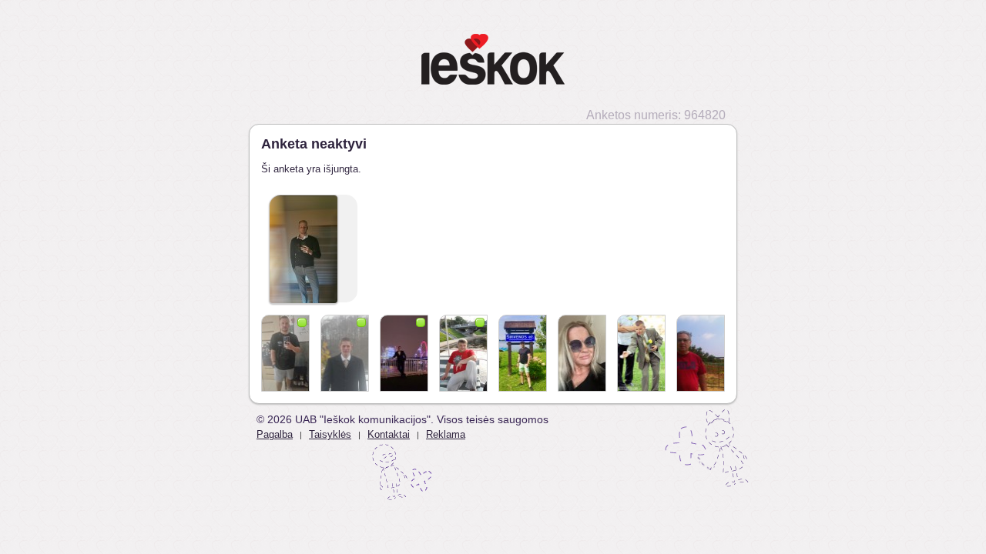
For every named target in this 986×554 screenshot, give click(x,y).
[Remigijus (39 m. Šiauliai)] (641, 353)
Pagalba (275, 434)
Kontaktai (388, 434)
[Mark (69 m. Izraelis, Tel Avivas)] (700, 353)
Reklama (445, 434)
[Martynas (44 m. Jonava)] (522, 353)
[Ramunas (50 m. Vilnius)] (463, 353)
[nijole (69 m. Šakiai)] (582, 353)
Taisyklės (330, 434)
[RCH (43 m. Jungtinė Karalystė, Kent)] (404, 353)
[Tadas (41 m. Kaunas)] (285, 353)
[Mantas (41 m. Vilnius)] (344, 353)
